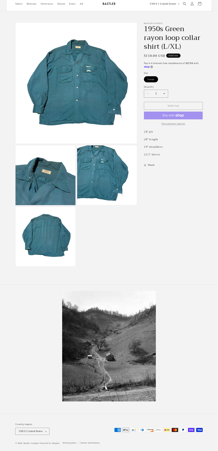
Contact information (90, 443)
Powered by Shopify (50, 443)
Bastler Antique (31, 443)
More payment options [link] (173, 123)
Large (152, 79)
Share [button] (151, 165)
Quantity (149, 87)
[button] (184, 3)
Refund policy (69, 443)
